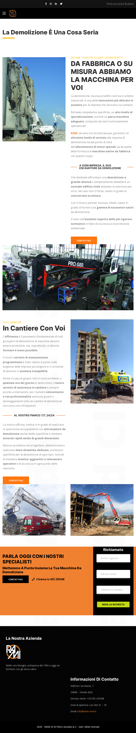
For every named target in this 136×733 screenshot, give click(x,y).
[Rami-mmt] (12, 13)
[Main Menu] (4, 13)
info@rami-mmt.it (86, 711)
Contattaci (84, 240)
